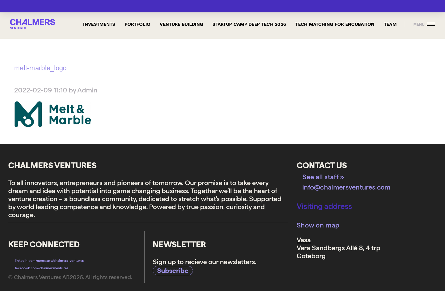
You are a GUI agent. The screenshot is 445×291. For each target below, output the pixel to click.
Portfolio (138, 24)
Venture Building (181, 24)
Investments (99, 24)
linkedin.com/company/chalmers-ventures (49, 261)
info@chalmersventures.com (346, 187)
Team (390, 24)
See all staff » (323, 177)
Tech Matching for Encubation (334, 24)
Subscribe (173, 270)
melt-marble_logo (40, 68)
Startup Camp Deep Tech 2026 (249, 24)
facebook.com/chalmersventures (42, 268)
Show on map (318, 225)
